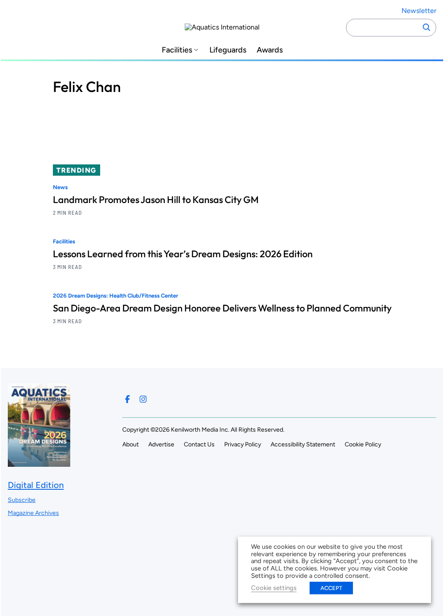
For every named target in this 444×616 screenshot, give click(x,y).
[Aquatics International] (222, 27)
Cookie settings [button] (274, 588)
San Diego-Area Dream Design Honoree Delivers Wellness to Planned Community (222, 308)
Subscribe (22, 500)
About (130, 444)
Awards (270, 50)
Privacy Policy (242, 444)
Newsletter (419, 11)
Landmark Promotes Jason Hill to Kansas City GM (156, 199)
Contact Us (199, 444)
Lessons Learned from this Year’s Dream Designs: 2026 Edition (183, 254)
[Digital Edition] (39, 463)
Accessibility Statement (303, 444)
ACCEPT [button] (331, 588)
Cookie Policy (363, 444)
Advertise (161, 444)
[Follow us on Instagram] (143, 399)
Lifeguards (227, 50)
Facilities (177, 50)
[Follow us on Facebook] (127, 399)
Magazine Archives (33, 513)
